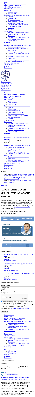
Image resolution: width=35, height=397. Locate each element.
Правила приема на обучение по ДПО (19, 338)
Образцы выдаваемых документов (18, 37)
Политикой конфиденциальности (20, 308)
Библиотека (7, 358)
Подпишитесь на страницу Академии (11, 373)
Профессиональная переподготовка (15, 4)
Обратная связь (12, 40)
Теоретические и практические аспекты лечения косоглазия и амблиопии (19, 274)
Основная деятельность (15, 26)
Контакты (11, 29)
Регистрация (4, 86)
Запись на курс (8, 64)
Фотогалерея (8, 347)
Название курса (5, 285)
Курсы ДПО (8, 316)
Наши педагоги (12, 12)
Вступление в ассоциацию (16, 23)
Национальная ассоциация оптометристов (17, 15)
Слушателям (8, 31)
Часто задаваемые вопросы (16, 39)
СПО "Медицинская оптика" (13, 7)
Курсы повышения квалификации (14, 318)
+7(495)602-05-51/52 (7, 83)
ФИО (2, 289)
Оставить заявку (6, 82)
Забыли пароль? (5, 90)
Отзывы (6, 66)
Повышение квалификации (12, 5)
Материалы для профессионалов (18, 24)
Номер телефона (6, 291)
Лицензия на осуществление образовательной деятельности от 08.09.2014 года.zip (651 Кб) (15, 378)
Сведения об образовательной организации (17, 45)
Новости (10, 16)
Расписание (11, 36)
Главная (6, 2)
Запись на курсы (9, 315)
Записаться (4, 311)
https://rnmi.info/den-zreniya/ (22, 207)
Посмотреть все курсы (11, 260)
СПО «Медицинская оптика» (13, 319)
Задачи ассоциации (14, 20)
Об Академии (8, 350)
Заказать (6, 259)
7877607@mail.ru (6, 85)
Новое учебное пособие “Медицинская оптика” (15, 178)
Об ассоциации (12, 18)
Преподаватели (12, 353)
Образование (8, 8)
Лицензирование (9, 331)
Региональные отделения (15, 21)
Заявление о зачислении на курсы (18, 32)
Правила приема (13, 324)
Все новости (4, 185)
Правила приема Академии (16, 34)
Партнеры (11, 28)
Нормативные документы (16, 47)
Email (2, 293)
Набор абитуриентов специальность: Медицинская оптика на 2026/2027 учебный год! (19, 174)
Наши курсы (8, 68)
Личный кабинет (6, 88)
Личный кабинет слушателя (12, 63)
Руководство (12, 13)
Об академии (8, 10)
